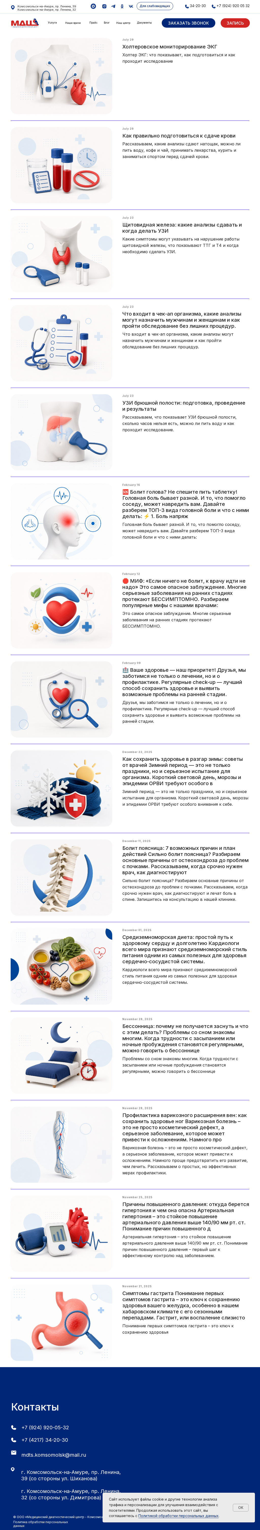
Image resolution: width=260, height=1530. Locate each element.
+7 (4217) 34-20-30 (44, 1440)
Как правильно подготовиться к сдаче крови (179, 136)
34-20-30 (198, 6)
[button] (188, 23)
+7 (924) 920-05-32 (45, 1427)
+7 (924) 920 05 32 (233, 6)
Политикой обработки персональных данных (178, 1516)
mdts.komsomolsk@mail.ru (53, 1455)
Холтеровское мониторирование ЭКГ (169, 47)
